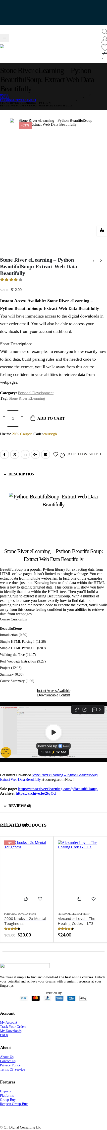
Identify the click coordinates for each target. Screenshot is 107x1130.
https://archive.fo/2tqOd (36, 800)
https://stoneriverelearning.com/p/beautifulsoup (58, 795)
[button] (2, 831)
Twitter (14, 460)
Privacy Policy (10, 1072)
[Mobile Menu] (4, 34)
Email (45, 460)
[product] (80, 880)
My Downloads (10, 1037)
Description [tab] (21, 480)
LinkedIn (25, 460)
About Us (6, 1063)
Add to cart (51, 425)
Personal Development (36, 399)
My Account (8, 1029)
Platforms (7, 1102)
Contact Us (7, 1067)
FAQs (4, 1041)
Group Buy (8, 1106)
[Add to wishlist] (40, 905)
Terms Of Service (12, 1076)
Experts (5, 1098)
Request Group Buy (14, 1110)
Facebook (4, 460)
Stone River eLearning (27, 405)
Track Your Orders (13, 1033)
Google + (35, 460)
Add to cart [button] (28, 905)
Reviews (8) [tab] (19, 812)
